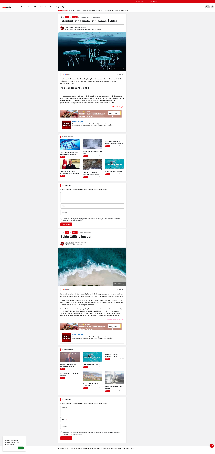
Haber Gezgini (69, 27)
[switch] (207, 6)
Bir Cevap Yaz (66, 185)
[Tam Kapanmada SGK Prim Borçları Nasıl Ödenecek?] (70, 148)
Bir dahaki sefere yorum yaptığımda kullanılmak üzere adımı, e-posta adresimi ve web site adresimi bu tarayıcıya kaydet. (91, 219)
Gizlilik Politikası (8, 448)
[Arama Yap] (212, 6)
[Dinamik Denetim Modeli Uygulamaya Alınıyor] (70, 361)
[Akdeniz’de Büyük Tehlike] (114, 168)
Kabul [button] (20, 448)
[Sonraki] (72, 10)
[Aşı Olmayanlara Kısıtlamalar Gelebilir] (70, 381)
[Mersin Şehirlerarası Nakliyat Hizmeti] (114, 381)
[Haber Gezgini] (6, 7)
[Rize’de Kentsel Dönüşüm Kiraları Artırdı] (92, 381)
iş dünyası (112, 448)
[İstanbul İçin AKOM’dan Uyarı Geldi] (92, 148)
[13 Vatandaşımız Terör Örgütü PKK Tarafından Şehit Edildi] (70, 168)
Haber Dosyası (130, 448)
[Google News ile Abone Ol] (66, 74)
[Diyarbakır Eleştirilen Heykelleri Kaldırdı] (114, 361)
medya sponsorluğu (102, 448)
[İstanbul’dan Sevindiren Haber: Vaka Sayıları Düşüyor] (114, 148)
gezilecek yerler (120, 448)
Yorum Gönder (66, 224)
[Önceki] (70, 10)
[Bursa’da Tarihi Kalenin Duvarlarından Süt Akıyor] (92, 168)
